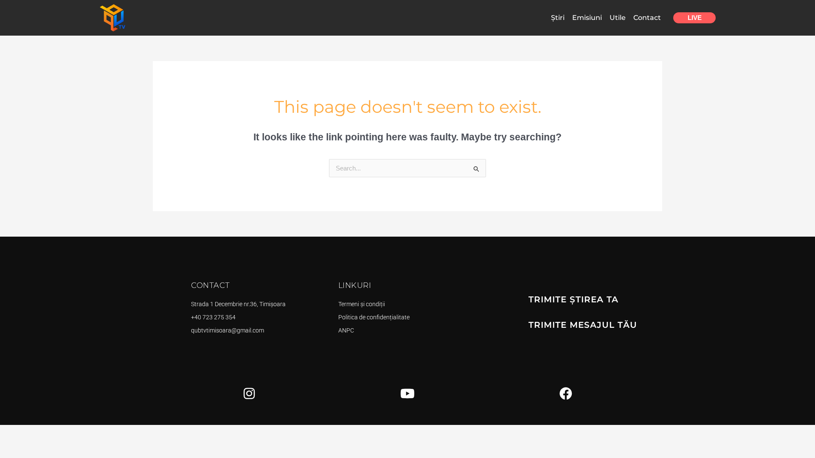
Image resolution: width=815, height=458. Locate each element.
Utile (618, 18)
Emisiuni (587, 18)
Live (695, 17)
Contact (647, 18)
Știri (558, 18)
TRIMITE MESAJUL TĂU (582, 325)
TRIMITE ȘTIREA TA (573, 299)
